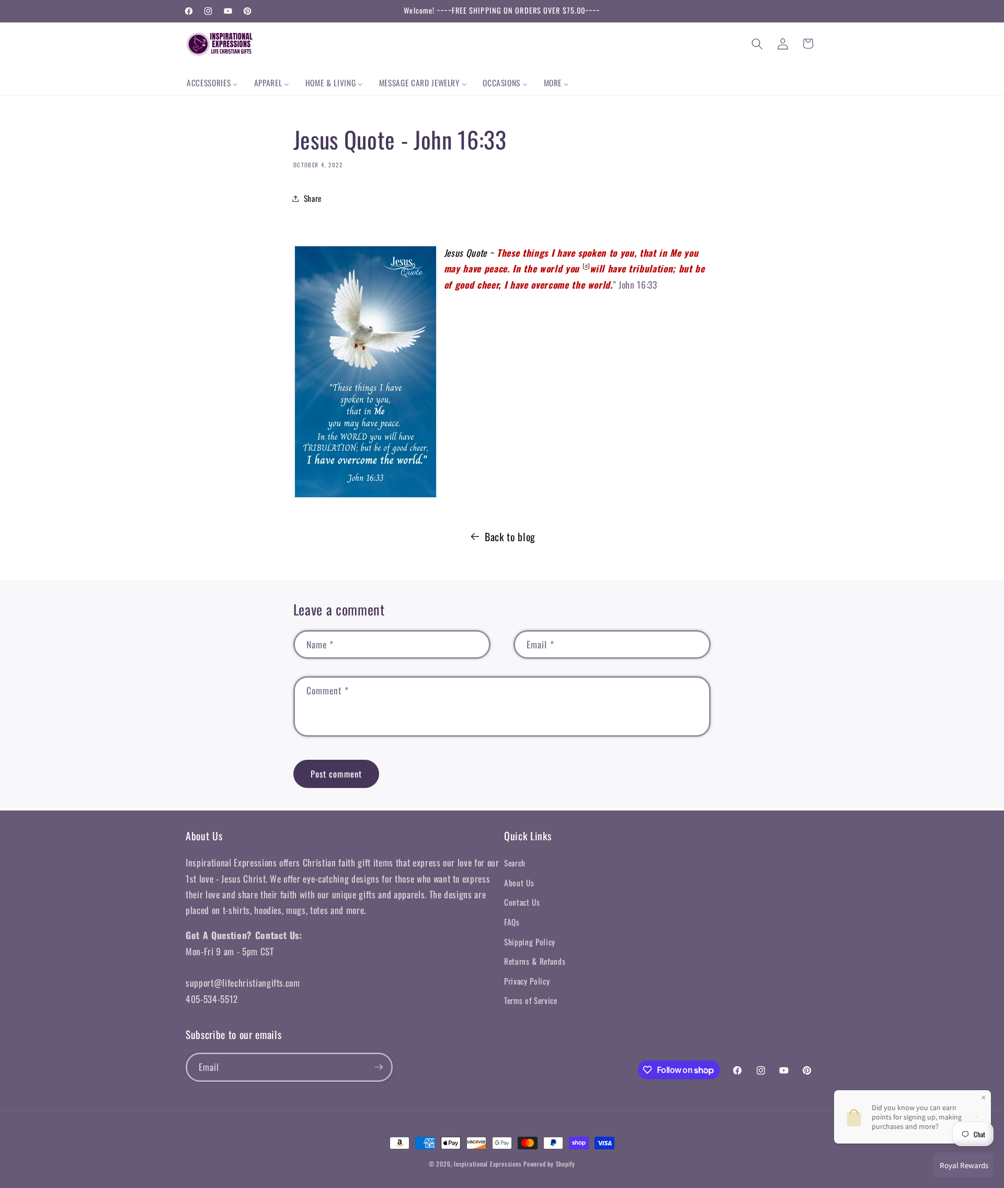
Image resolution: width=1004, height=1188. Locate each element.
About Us (519, 882)
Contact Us (522, 902)
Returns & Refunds (534, 961)
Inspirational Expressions (487, 1163)
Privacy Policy (527, 981)
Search (515, 863)
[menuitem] (212, 83)
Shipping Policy (529, 941)
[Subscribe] (378, 1067)
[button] (757, 43)
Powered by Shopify (549, 1163)
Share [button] (313, 198)
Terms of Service (530, 1000)
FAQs (512, 922)
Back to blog (510, 536)
